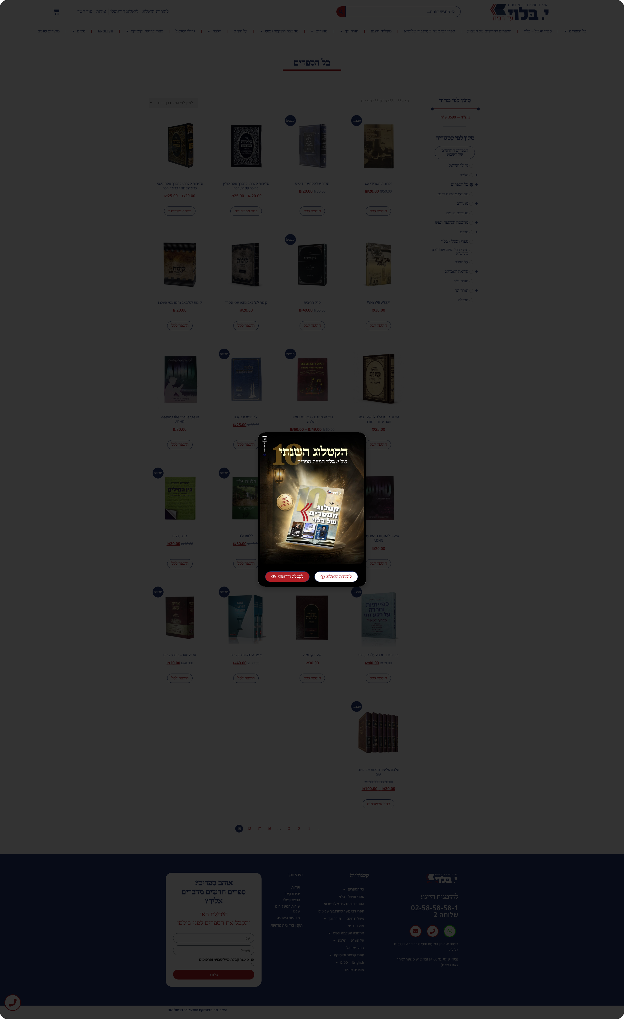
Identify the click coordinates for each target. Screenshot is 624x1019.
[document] (312, 509)
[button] (264, 439)
